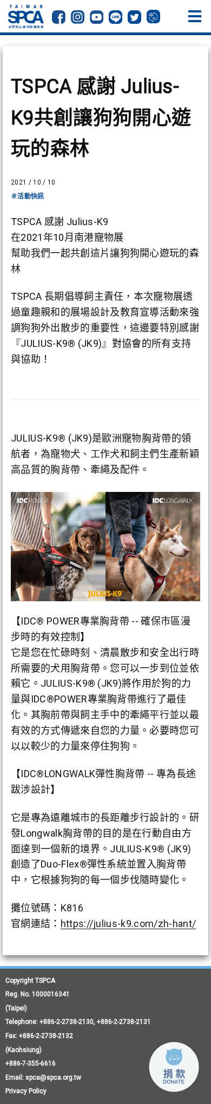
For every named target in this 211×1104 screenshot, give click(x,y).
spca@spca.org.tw (53, 1077)
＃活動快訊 (27, 196)
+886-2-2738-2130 (66, 1022)
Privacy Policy (26, 1091)
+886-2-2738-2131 (124, 1022)
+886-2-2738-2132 (46, 1036)
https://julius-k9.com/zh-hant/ (128, 923)
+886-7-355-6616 (30, 1063)
